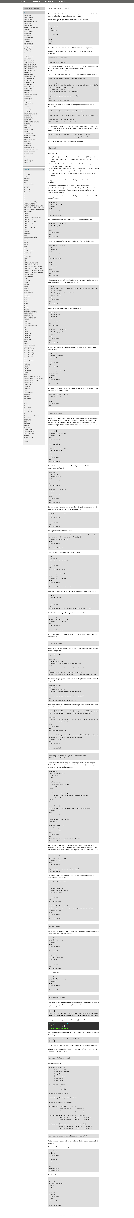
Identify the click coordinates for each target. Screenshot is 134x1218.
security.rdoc (27, 125)
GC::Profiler (27, 257)
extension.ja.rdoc (28, 108)
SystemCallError (28, 408)
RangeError (27, 364)
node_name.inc (28, 159)
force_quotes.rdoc (29, 61)
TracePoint (27, 423)
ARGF (26, 172)
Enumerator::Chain (29, 219)
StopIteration (27, 398)
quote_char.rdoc (28, 57)
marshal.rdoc (27, 119)
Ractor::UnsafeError (29, 357)
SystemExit (27, 410)
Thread (26, 414)
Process (26, 331)
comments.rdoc (28, 137)
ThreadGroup (27, 419)
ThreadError (27, 418)
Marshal (26, 294)
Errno (25, 229)
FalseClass (27, 233)
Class (25, 182)
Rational (26, 366)
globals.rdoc (27, 112)
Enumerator (27, 215)
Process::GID (27, 333)
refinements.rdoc (28, 155)
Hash (25, 258)
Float (25, 249)
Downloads (61, 1)
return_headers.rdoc (29, 86)
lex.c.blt (26, 157)
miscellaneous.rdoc (29, 147)
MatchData (27, 296)
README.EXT (28, 43)
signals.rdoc (27, 127)
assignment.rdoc (28, 133)
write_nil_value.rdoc (29, 70)
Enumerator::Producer (30, 225)
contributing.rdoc (28, 51)
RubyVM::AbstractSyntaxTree (32, 376)
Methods (36, 8)
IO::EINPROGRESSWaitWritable (33, 268)
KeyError (26, 288)
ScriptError (27, 386)
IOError (26, 278)
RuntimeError (27, 384)
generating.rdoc (28, 98)
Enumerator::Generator (30, 221)
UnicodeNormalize (29, 433)
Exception (26, 231)
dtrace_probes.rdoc (29, 106)
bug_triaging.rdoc (29, 49)
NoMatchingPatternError (30, 311)
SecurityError (27, 388)
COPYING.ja (27, 41)
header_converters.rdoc (30, 78)
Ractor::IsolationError (30, 349)
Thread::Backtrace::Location (31, 416)
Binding (26, 180)
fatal (25, 439)
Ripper (26, 372)
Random (26, 359)
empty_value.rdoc (29, 74)
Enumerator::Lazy (29, 223)
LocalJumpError (28, 292)
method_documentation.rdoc (31, 121)
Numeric (26, 319)
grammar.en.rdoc (28, 37)
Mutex (25, 306)
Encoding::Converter (29, 203)
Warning (26, 435)
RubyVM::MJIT (28, 382)
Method (26, 302)
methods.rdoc (27, 145)
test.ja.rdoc (27, 39)
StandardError (28, 396)
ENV (25, 196)
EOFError (26, 198)
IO (25, 260)
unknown (26, 441)
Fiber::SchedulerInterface (30, 237)
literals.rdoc (27, 143)
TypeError (27, 427)
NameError (27, 308)
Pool (25, 327)
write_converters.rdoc (30, 64)
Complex (26, 188)
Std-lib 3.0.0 (49, 1)
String (25, 400)
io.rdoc (26, 53)
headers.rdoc (27, 80)
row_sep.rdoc (27, 59)
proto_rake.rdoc (28, 31)
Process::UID (27, 339)
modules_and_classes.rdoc (31, 149)
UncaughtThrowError (29, 431)
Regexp (26, 368)
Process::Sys (27, 337)
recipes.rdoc (27, 102)
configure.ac (27, 47)
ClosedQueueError (29, 184)
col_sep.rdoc (27, 55)
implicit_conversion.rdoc (30, 113)
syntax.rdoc (27, 131)
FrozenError (27, 253)
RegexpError (27, 370)
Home (23, 1)
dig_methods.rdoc (29, 104)
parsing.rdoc (27, 100)
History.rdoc (27, 15)
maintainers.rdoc (28, 117)
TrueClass (26, 425)
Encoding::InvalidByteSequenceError (34, 207)
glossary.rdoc (27, 29)
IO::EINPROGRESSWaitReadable (33, 266)
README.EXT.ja (29, 45)
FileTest (26, 247)
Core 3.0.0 (36, 1)
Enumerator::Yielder (29, 227)
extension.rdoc (28, 110)
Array (25, 176)
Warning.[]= (76, 1020)
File (25, 241)
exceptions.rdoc (28, 141)
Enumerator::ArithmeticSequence (32, 217)
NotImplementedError (30, 317)
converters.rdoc (28, 72)
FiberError (27, 239)
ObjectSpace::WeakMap (30, 325)
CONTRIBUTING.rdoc (30, 21)
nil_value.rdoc (28, 84)
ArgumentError (28, 174)
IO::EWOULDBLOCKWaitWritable (33, 272)
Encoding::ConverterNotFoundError (33, 205)
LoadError (27, 290)
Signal (25, 390)
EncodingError (28, 211)
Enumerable (27, 213)
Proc (25, 329)
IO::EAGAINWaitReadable (31, 262)
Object (26, 321)
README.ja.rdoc (29, 161)
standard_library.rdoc (29, 129)
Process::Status (28, 335)
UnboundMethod (28, 429)
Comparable (27, 186)
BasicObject (27, 178)
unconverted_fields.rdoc (30, 94)
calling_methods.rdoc (30, 135)
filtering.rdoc (27, 96)
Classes (30, 8)
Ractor (26, 343)
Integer (26, 282)
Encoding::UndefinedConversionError (34, 209)
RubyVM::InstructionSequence (32, 380)
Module (26, 304)
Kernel (26, 286)
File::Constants (28, 243)
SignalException (28, 392)
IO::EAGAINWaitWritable (31, 264)
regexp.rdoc (27, 123)
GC (25, 255)
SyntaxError (27, 406)
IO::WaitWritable (28, 276)
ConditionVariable (29, 190)
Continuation (27, 192)
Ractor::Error (27, 347)
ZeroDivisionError (29, 437)
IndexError (27, 280)
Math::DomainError (29, 300)
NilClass (26, 309)
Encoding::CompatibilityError (32, 202)
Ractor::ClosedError (29, 345)
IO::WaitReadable (28, 274)
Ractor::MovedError (29, 351)
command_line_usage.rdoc (31, 27)
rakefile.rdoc (27, 33)
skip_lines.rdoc (28, 90)
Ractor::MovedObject (29, 353)
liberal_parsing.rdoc (29, 82)
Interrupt (26, 284)
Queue (25, 341)
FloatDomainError (29, 251)
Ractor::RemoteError (29, 355)
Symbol (26, 404)
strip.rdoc (26, 92)
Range (25, 363)
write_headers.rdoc (29, 68)
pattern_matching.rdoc (30, 151)
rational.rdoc (27, 35)
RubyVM (26, 374)
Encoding (26, 200)
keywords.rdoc (28, 115)
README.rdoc (28, 17)
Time (25, 421)
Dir (25, 194)
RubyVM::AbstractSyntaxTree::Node (33, 378)
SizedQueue (27, 394)
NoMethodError (28, 315)
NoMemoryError (28, 313)
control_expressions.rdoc (30, 139)
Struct (25, 402)
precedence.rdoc (28, 153)
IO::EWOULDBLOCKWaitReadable (33, 270)
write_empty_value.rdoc (30, 66)
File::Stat (26, 245)
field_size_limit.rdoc (29, 76)
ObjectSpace (27, 323)
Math (25, 298)
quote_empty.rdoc (29, 63)
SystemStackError (29, 412)
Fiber (25, 235)
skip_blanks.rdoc (28, 88)
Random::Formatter (29, 361)
